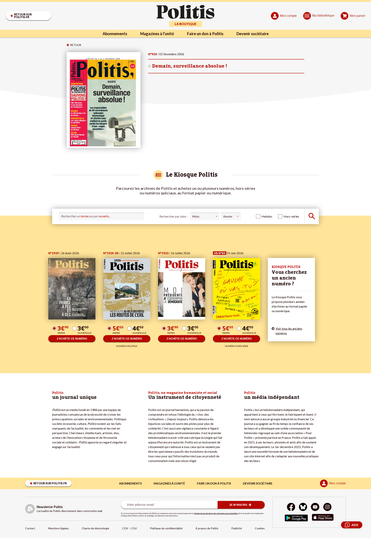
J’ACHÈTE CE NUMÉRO (72, 338)
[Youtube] (315, 507)
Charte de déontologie (95, 528)
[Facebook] (291, 507)
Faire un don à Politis (205, 33)
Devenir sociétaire (253, 33)
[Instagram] (327, 507)
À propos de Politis (207, 528)
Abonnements (115, 33)
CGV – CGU (129, 528)
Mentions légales (58, 528)
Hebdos (266, 216)
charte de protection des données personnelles (216, 513)
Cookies (260, 528)
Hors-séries (291, 216)
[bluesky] (303, 507)
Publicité (236, 528)
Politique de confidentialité (166, 528)
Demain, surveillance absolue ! (189, 66)
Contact (30, 528)
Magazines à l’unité (157, 33)
